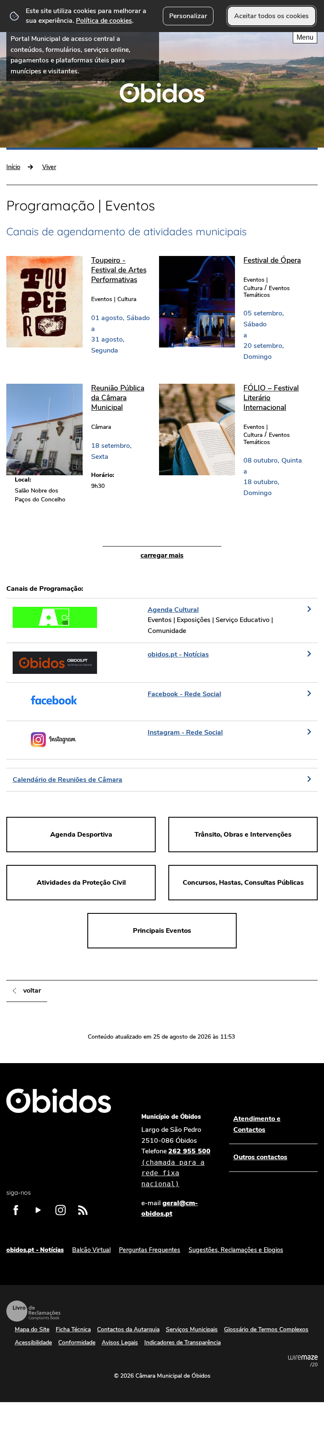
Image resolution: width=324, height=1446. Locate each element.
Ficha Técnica (73, 1329)
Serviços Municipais (192, 1329)
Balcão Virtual (91, 1250)
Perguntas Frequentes (149, 1250)
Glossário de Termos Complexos (266, 1329)
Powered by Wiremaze (303, 1360)
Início (13, 167)
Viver (49, 167)
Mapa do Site (32, 1329)
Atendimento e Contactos (257, 1124)
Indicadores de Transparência (182, 1342)
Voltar (32, 990)
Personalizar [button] (188, 16)
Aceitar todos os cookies (271, 16)
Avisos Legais (120, 1342)
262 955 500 (176, 1167)
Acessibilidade (33, 1342)
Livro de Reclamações (33, 1311)
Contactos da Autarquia (128, 1329)
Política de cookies (104, 20)
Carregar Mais (162, 555)
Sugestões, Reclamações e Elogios (236, 1250)
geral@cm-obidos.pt (169, 1208)
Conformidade (76, 1342)
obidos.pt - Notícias (35, 1250)
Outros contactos (260, 1157)
